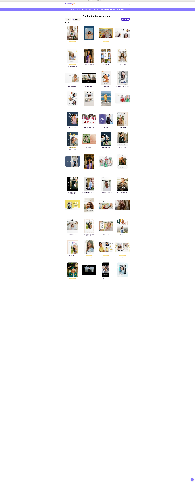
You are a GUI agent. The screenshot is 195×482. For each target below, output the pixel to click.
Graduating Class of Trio (89, 86)
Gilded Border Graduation (105, 43)
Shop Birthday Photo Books (102, 0)
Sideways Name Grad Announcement (89, 192)
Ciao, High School (72, 255)
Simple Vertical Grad (106, 278)
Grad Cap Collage (106, 64)
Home (66, 11)
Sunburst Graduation (122, 257)
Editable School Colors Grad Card (72, 170)
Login (122, 4)
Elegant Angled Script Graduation (122, 86)
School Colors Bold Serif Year (89, 127)
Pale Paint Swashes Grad (122, 278)
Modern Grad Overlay (72, 149)
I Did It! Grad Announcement (72, 234)
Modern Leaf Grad (106, 234)
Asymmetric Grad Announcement (106, 192)
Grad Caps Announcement (122, 170)
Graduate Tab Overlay (122, 147)
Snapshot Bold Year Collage (72, 107)
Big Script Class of (72, 127)
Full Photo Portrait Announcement (122, 192)
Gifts (72, 7)
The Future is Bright (72, 213)
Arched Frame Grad (122, 127)
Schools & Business (99, 7)
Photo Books (67, 7)
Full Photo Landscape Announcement (122, 213)
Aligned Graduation (122, 107)
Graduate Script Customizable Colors (89, 41)
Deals (106, 7)
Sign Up (126, 4)
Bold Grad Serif (122, 234)
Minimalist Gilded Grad (72, 66)
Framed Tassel (72, 43)
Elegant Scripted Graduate (106, 107)
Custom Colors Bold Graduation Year (106, 170)
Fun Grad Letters (106, 86)
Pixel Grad (106, 127)
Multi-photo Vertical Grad (105, 257)
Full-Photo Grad (72, 280)
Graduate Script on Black (89, 278)
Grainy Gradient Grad (89, 147)
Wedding (92, 7)
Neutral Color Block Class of (89, 107)
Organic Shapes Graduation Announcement (89, 235)
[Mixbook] (70, 4)
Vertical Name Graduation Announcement (72, 193)
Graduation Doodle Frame (122, 64)
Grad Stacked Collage (106, 147)
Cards (82, 7)
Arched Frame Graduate (89, 172)
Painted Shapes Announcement (89, 213)
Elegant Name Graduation (89, 64)
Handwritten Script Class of (89, 257)
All (71, 11)
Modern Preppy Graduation (72, 86)
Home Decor (87, 7)
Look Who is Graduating (105, 213)
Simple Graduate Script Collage (122, 41)
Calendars (77, 7)
